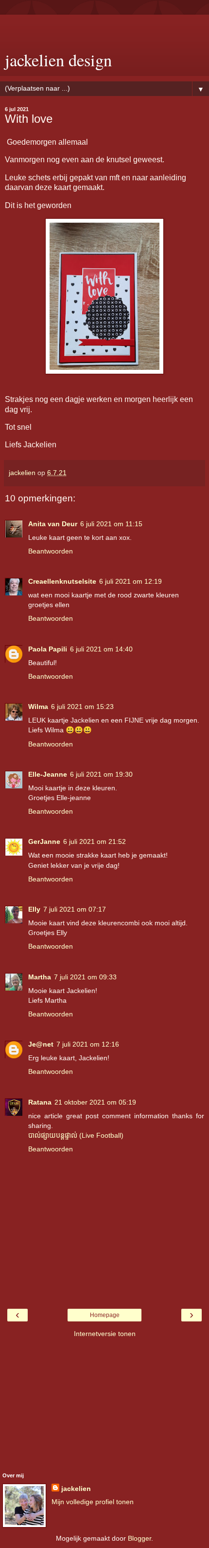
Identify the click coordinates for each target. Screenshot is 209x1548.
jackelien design (58, 60)
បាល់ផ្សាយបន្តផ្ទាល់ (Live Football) (75, 1135)
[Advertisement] (104, 27)
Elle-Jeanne (47, 774)
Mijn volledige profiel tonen (93, 1502)
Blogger (139, 1538)
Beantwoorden (50, 551)
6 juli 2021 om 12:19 (130, 581)
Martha (39, 977)
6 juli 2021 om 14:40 (101, 649)
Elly (34, 909)
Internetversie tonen (105, 1334)
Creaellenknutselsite (62, 581)
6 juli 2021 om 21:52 (94, 841)
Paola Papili (47, 649)
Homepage (105, 1315)
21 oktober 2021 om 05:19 (95, 1102)
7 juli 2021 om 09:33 (85, 977)
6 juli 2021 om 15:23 (82, 706)
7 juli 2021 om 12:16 (87, 1044)
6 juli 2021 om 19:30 (101, 774)
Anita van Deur (52, 524)
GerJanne (44, 841)
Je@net (40, 1044)
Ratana (40, 1102)
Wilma (38, 706)
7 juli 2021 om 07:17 (74, 909)
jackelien (76, 1488)
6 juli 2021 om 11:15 (111, 524)
